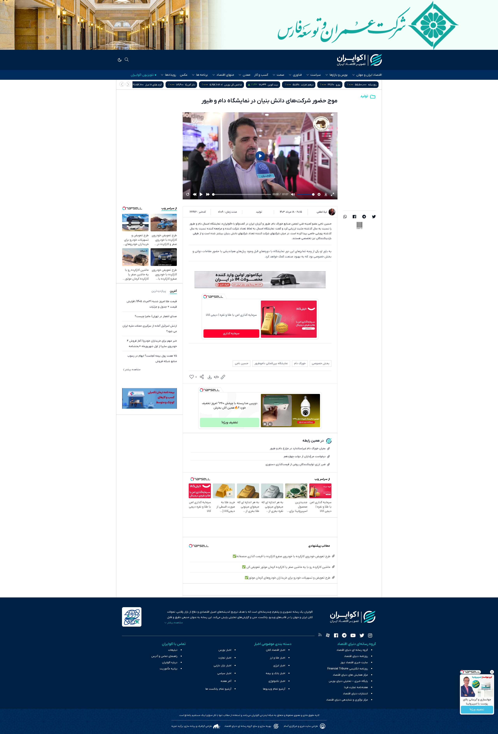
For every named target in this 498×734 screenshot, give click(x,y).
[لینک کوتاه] (223, 377)
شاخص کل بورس (296, 84)
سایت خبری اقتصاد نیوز (354, 662)
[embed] (216, 377)
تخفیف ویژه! (477, 710)
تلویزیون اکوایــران (142, 75)
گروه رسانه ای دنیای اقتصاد (352, 650)
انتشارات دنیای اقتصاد (355, 693)
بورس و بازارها (339, 75)
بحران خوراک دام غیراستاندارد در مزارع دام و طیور (298, 448)
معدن (246, 75)
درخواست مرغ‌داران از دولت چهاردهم (305, 456)
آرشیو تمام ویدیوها (274, 689)
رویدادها (170, 75)
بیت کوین (336, 84)
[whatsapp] (345, 217)
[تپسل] (205, 297)
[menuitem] (209, 377)
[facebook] (354, 217)
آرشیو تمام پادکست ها (218, 689)
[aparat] (327, 635)
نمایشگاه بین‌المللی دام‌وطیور (271, 363)
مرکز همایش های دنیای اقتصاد (350, 675)
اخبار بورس (224, 650)
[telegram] (364, 217)
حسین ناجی (241, 363)
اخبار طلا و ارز (277, 658)
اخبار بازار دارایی (222, 665)
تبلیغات (172, 650)
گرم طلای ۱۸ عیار (216, 84)
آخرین (173, 291)
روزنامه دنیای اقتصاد (356, 656)
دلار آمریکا (253, 84)
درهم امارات (370, 84)
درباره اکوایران (169, 662)
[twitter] (374, 217)
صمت (280, 75)
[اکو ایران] (359, 60)
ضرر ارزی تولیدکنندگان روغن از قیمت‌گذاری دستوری (296, 464)
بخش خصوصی (320, 363)
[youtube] (353, 635)
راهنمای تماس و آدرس (164, 656)
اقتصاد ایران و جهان (369, 75)
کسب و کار (261, 75)
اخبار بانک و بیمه (275, 673)
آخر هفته (226, 681)
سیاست (315, 75)
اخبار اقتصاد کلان (275, 650)
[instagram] (370, 635)
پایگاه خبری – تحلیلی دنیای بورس (348, 681)
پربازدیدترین (158, 291)
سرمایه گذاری (231, 333)
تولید (364, 96)
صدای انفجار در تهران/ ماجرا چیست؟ (156, 316)
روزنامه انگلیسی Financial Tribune (347, 669)
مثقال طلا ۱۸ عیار (173, 84)
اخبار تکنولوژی (276, 681)
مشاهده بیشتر (132, 369)
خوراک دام (300, 363)
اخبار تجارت (224, 658)
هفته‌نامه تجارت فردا (356, 687)
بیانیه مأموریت (168, 669)
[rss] (320, 635)
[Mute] (270, 424)
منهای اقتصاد (225, 75)
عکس (183, 75)
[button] (121, 84)
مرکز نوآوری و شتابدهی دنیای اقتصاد (347, 700)
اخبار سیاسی (224, 673)
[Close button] (492, 672)
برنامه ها (202, 75)
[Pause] (264, 424)
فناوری (297, 75)
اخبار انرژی (279, 665)
